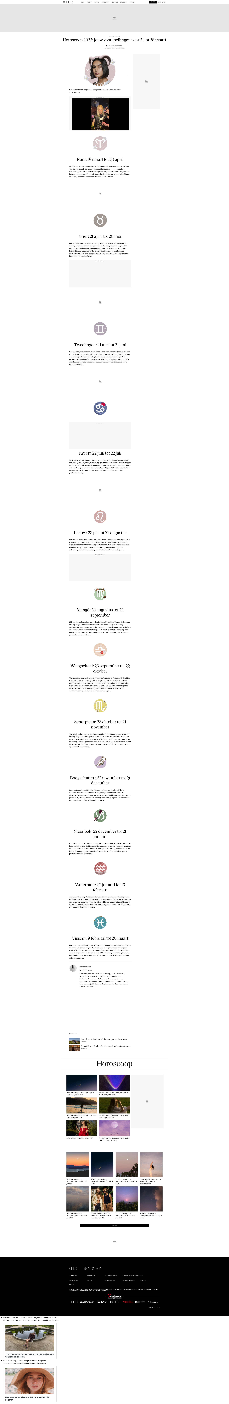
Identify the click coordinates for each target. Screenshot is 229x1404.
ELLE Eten (115, 2)
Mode (83, 2)
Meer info (111, 1290)
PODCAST (132, 2)
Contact (90, 1280)
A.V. (142, 1275)
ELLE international (111, 1275)
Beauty (89, 2)
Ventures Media (110, 1280)
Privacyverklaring (129, 1280)
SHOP (153, 2)
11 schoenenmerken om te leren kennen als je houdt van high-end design (30, 1317)
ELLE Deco (123, 2)
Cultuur (96, 2)
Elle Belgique (73, 1280)
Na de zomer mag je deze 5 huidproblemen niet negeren (24, 1360)
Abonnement (73, 1275)
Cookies (71, 1284)
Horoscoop (105, 2)
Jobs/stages (91, 1275)
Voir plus (114, 1225)
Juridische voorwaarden (131, 1275)
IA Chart (143, 1280)
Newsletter (162, 2)
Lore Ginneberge (116, 45)
